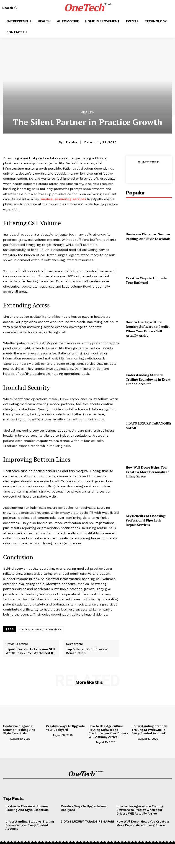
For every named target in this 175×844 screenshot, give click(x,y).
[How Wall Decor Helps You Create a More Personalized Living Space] (149, 448)
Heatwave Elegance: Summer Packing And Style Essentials (148, 236)
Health (87, 112)
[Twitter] (144, 172)
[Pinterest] (154, 172)
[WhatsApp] (165, 172)
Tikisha (71, 142)
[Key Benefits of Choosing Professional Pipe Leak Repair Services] (149, 497)
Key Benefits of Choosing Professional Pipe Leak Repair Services (145, 520)
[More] (143, 787)
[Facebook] (133, 172)
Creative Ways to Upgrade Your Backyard (146, 280)
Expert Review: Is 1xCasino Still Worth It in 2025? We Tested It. (30, 651)
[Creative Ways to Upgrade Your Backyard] (149, 259)
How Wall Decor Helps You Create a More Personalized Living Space (148, 471)
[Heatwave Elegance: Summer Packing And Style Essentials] (149, 215)
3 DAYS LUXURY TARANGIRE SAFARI (87, 821)
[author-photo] (6, 738)
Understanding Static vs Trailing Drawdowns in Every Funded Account (148, 379)
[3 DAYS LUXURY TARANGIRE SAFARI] (149, 404)
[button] (10, 7)
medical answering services (40, 629)
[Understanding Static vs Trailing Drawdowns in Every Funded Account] (149, 356)
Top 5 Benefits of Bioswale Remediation (86, 651)
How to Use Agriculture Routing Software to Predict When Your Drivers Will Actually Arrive (148, 329)
